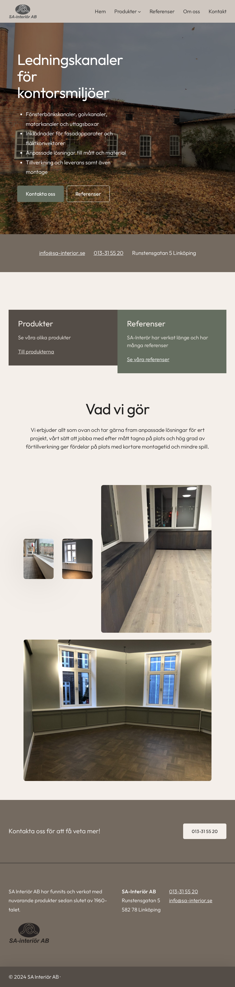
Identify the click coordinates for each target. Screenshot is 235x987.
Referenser (162, 11)
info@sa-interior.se (62, 252)
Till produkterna (36, 351)
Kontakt (217, 11)
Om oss (191, 11)
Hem (100, 11)
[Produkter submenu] (139, 11)
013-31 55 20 (109, 252)
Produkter (125, 11)
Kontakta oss (40, 194)
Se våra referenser (148, 359)
